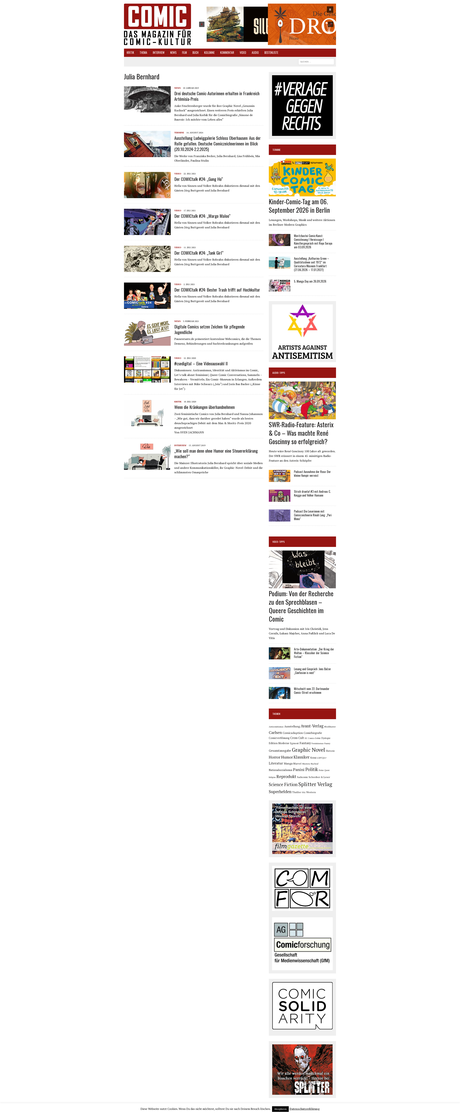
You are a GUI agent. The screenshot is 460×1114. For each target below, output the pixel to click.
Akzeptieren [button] (280, 1109)
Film (184, 52)
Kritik (130, 52)
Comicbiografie (313, 733)
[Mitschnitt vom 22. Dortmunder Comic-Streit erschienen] (279, 697)
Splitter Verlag (315, 784)
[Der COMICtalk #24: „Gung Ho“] (147, 196)
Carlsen (275, 732)
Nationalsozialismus (280, 770)
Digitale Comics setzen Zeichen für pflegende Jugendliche (209, 329)
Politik (311, 769)
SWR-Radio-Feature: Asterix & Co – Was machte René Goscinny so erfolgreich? (301, 433)
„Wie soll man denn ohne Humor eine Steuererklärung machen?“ (216, 453)
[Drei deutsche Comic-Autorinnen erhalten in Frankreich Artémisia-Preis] (147, 110)
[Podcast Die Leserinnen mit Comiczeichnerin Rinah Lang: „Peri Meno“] (279, 519)
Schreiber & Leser (319, 777)
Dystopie (325, 738)
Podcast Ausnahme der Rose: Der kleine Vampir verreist (312, 474)
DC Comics (309, 738)
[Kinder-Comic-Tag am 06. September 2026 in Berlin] (302, 194)
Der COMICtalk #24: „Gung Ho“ (198, 179)
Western (311, 792)
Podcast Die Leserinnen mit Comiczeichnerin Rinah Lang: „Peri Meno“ (313, 515)
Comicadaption (293, 733)
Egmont (294, 743)
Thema (143, 52)
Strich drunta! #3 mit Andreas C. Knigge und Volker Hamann (312, 493)
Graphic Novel (308, 749)
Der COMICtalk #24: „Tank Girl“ (199, 252)
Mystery (306, 763)
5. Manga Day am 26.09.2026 (310, 281)
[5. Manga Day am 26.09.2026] (279, 289)
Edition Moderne (279, 743)
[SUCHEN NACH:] (316, 61)
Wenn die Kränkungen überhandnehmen (204, 407)
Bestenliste (271, 52)
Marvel (297, 763)
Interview (159, 52)
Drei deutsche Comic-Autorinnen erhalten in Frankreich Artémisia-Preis (216, 96)
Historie (330, 750)
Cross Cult (297, 738)
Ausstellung (292, 726)
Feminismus (318, 743)
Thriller (296, 792)
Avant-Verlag (312, 726)
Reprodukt (286, 776)
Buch (195, 52)
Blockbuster (330, 726)
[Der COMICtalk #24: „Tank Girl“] (147, 269)
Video (243, 52)
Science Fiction (283, 784)
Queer (327, 770)
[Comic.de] (157, 24)
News (173, 52)
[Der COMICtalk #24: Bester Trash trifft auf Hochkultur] (147, 306)
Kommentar (227, 52)
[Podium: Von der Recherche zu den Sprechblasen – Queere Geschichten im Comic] (302, 586)
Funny (327, 743)
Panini (299, 769)
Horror (274, 757)
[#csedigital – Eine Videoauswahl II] (147, 380)
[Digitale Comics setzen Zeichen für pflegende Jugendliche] (147, 343)
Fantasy (305, 743)
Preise (321, 770)
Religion (272, 777)
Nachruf (314, 763)
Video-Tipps (278, 542)
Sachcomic (302, 777)
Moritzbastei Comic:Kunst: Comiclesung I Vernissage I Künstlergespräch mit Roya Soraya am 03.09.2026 (313, 241)
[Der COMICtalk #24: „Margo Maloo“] (147, 232)
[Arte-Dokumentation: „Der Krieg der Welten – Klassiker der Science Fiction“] (279, 657)
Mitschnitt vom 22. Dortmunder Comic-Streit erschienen (311, 691)
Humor (287, 757)
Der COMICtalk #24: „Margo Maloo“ (202, 216)
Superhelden (280, 791)
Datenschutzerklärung (304, 1109)
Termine (179, 132)
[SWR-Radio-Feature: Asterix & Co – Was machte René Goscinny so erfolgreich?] (302, 417)
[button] (266, 24)
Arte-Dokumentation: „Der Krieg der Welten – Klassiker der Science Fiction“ (314, 653)
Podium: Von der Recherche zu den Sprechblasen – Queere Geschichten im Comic (301, 605)
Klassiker (302, 757)
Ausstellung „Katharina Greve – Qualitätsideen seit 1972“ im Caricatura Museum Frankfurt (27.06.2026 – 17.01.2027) (311, 264)
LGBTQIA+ (322, 758)
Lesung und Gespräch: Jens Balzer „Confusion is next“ (312, 671)
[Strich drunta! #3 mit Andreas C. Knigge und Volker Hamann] (279, 499)
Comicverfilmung (279, 738)
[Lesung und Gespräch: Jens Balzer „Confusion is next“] (279, 677)
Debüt (318, 738)
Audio (255, 52)
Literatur (276, 763)
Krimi (313, 757)
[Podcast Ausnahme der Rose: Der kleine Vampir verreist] (279, 480)
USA (303, 792)
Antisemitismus (276, 726)
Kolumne (209, 52)
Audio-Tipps (278, 373)
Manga (288, 763)
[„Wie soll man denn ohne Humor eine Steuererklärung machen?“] (147, 467)
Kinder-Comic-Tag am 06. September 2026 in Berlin (299, 206)
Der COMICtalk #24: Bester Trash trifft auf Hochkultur (217, 289)
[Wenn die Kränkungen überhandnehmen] (147, 424)
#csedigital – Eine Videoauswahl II (201, 363)
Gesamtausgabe (280, 750)
